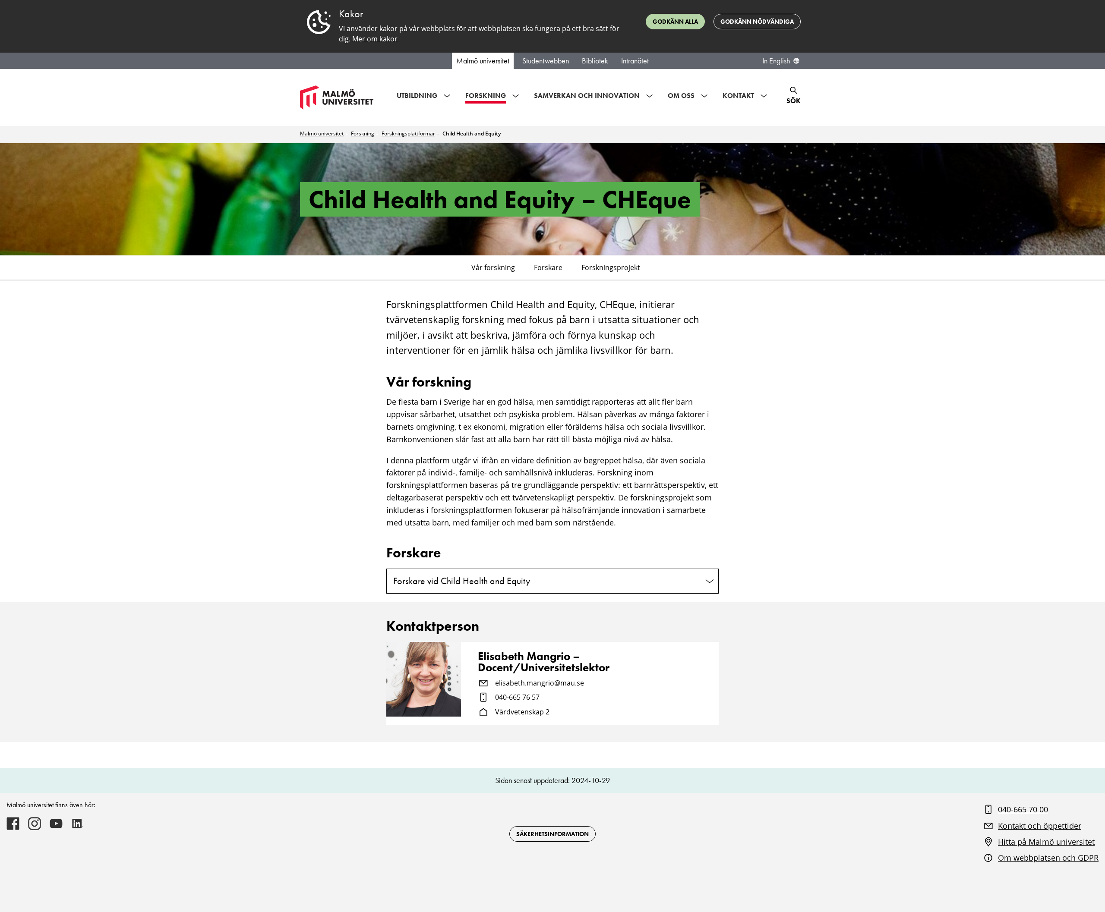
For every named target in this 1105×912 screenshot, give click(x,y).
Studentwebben (545, 61)
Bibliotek (595, 61)
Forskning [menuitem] (485, 95)
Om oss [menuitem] (681, 95)
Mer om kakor (375, 39)
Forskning (362, 133)
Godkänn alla (675, 21)
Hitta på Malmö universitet (1046, 842)
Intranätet (635, 61)
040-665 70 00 (1023, 809)
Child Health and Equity (471, 133)
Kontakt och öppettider (1039, 826)
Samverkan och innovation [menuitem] (587, 95)
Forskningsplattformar (408, 133)
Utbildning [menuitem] (417, 95)
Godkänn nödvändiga (757, 21)
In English (776, 61)
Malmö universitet (482, 61)
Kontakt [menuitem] (738, 95)
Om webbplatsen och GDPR (1048, 857)
